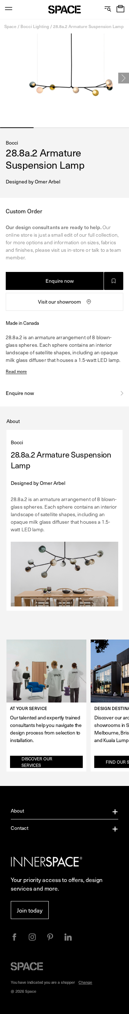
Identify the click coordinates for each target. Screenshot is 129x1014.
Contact (19, 828)
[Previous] (5, 78)
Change (85, 982)
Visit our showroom (59, 301)
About (17, 810)
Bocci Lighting (34, 26)
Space (10, 26)
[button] (120, 9)
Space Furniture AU (64, 9)
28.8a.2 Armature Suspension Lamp (88, 26)
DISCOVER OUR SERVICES (37, 762)
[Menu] (8, 9)
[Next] (123, 78)
